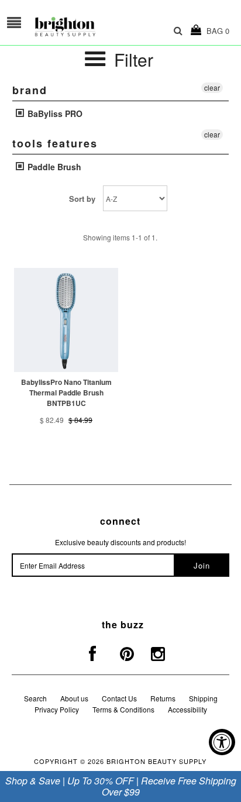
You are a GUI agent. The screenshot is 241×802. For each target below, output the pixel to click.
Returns (162, 698)
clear (212, 87)
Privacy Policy (57, 709)
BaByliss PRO (53, 113)
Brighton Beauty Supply (156, 761)
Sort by (82, 198)
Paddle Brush (53, 167)
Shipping (203, 698)
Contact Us (119, 698)
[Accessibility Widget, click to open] (222, 742)
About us (74, 698)
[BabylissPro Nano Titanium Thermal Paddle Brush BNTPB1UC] (66, 320)
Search (35, 698)
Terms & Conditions (123, 709)
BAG (215, 30)
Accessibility (187, 709)
